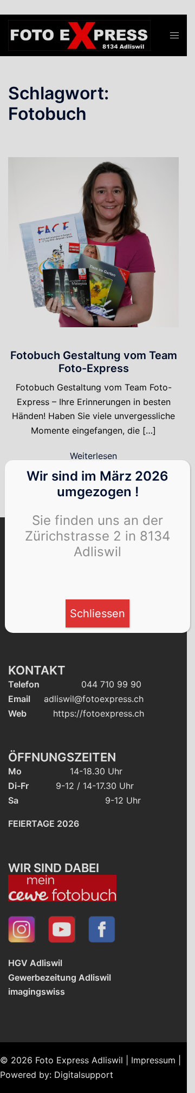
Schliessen (97, 613)
